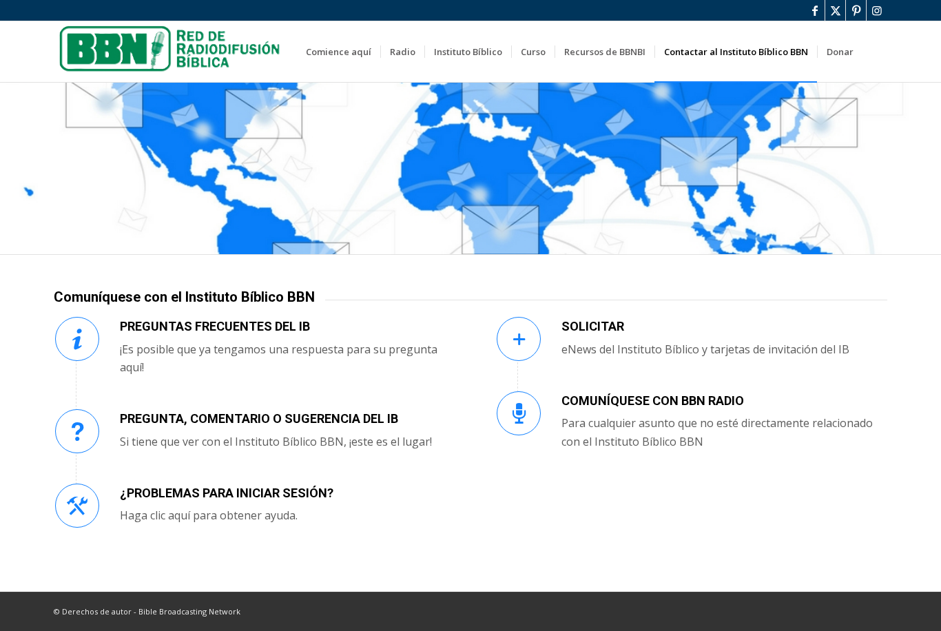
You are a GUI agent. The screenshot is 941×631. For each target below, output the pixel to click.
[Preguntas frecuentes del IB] (77, 339)
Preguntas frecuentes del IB (215, 326)
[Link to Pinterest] (856, 10)
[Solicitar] (519, 339)
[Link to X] (835, 10)
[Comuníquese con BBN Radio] (519, 413)
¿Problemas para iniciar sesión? (226, 493)
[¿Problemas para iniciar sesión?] (77, 506)
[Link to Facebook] (815, 10)
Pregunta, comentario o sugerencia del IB (259, 418)
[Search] (874, 51)
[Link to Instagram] (877, 10)
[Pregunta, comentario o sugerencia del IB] (77, 431)
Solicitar (592, 326)
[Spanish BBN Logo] (172, 51)
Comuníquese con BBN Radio (652, 400)
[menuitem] (338, 51)
